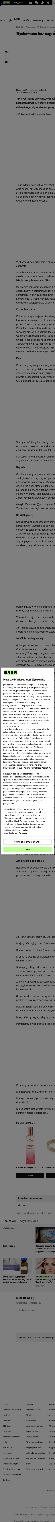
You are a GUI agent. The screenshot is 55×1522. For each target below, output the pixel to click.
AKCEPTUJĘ (27, 849)
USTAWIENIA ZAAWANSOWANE (27, 842)
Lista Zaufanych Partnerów (16, 833)
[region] (27, 761)
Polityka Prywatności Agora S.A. (37, 768)
